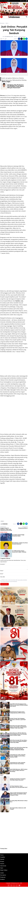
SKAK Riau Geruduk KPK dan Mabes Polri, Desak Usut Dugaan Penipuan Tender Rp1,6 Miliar (18, 741)
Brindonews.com (15, 883)
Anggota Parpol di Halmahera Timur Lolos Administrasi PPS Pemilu (6, 529)
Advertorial (3, 865)
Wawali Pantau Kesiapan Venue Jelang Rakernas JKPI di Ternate (17, 712)
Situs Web (2, 576)
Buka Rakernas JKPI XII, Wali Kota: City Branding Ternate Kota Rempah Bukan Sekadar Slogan (18, 734)
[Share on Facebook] (19, 39)
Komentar (2, 564)
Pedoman (2, 877)
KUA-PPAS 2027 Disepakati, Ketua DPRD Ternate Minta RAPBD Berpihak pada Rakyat (19, 705)
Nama (2, 570)
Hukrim (2, 863)
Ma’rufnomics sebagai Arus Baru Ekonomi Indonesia (20, 543)
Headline (2, 857)
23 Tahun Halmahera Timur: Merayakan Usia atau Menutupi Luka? (18, 787)
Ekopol (2, 861)
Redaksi (2, 879)
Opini (2, 521)
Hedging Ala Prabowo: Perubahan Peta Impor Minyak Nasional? (15, 86)
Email (2, 573)
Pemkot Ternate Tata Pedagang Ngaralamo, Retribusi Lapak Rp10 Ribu (18, 719)
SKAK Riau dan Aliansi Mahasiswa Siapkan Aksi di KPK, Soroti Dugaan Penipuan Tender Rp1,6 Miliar (18, 727)
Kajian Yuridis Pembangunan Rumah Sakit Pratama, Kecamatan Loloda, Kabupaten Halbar (18, 794)
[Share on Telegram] (26, 39)
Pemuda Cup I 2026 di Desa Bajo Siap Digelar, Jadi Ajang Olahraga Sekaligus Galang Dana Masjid (18, 748)
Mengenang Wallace (23, 528)
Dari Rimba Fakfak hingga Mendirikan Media (18, 535)
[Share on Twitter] (21, 39)
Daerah (2, 859)
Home (2, 855)
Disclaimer (3, 875)
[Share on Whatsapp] (24, 39)
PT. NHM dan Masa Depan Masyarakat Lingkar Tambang (19, 551)
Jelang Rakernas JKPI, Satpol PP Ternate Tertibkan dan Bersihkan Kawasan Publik (17, 756)
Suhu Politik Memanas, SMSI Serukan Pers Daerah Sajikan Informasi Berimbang (18, 770)
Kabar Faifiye (3, 870)
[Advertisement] (14, 147)
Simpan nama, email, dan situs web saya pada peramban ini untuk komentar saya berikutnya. (14, 581)
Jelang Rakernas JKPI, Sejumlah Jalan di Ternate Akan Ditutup (17, 763)
